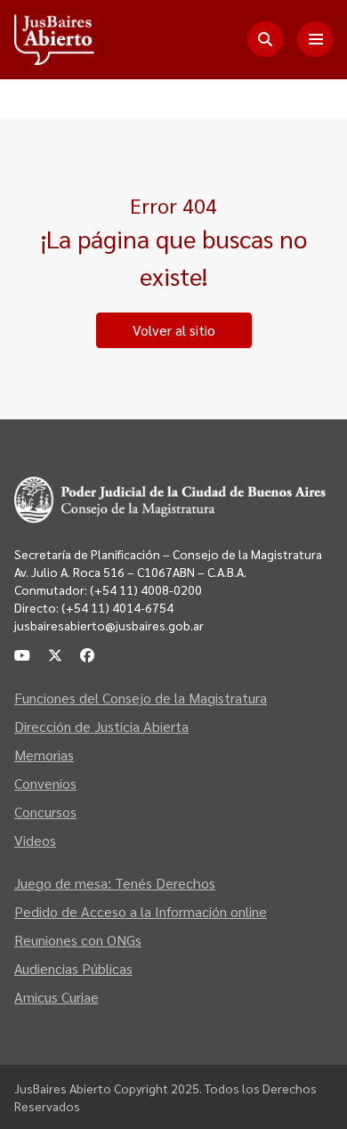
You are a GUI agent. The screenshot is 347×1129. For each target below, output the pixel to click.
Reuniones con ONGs (77, 939)
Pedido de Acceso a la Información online (140, 911)
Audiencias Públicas (73, 968)
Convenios (45, 783)
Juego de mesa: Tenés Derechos (114, 882)
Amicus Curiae (56, 996)
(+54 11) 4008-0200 (144, 589)
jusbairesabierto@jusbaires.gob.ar (109, 625)
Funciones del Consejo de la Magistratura (140, 697)
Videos (35, 840)
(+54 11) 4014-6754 (117, 607)
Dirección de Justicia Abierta (101, 726)
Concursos (45, 811)
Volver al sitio (174, 330)
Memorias (44, 754)
